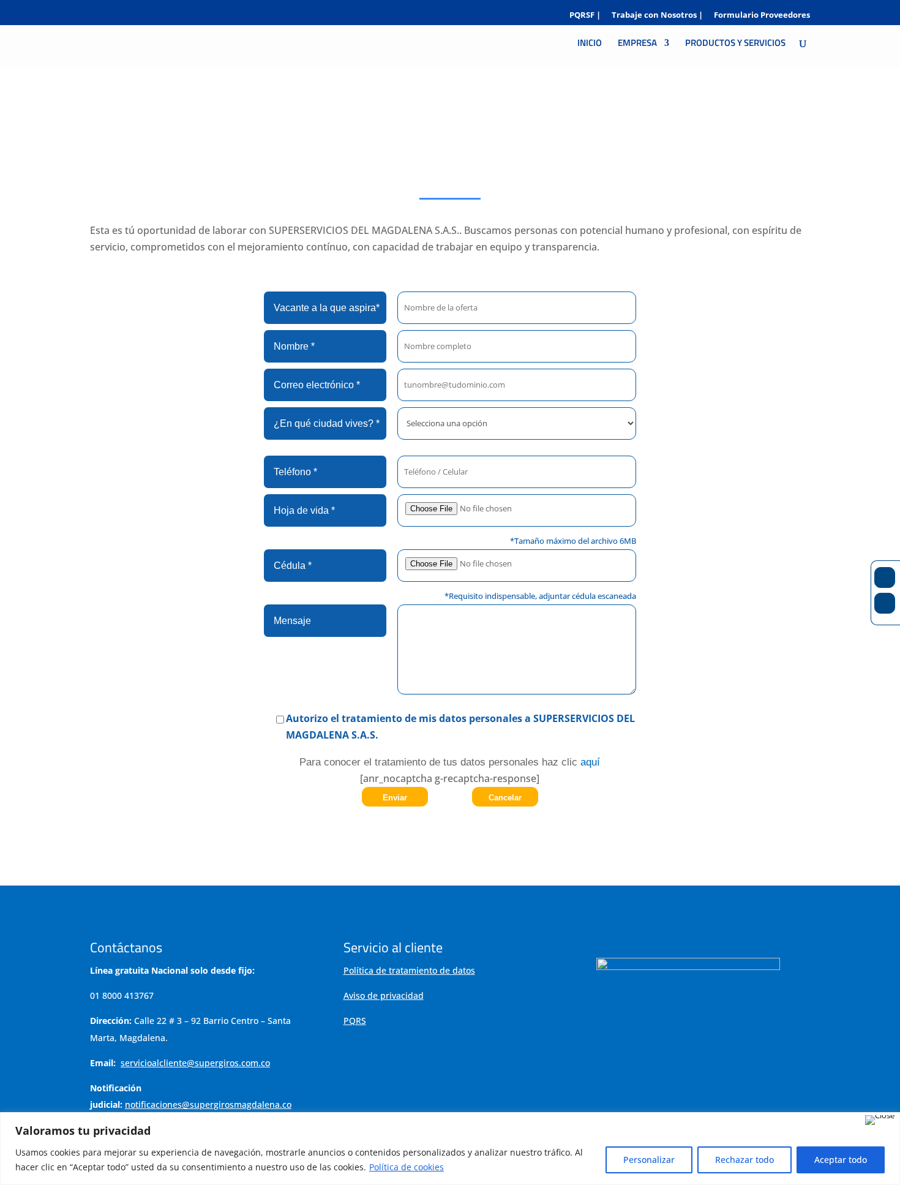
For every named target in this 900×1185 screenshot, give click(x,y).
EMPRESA (637, 44)
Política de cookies (406, 1167)
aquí (588, 762)
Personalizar (649, 1159)
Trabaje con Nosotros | (657, 15)
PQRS (354, 1020)
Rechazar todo (744, 1159)
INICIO (589, 44)
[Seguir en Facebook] (884, 577)
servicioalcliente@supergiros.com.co (195, 1063)
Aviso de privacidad (383, 995)
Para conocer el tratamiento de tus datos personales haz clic (449, 762)
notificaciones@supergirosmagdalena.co (208, 1104)
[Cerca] (879, 1120)
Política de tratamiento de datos (409, 970)
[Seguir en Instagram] (884, 603)
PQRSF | (585, 15)
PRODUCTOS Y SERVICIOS (735, 44)
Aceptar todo (840, 1159)
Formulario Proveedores (762, 15)
